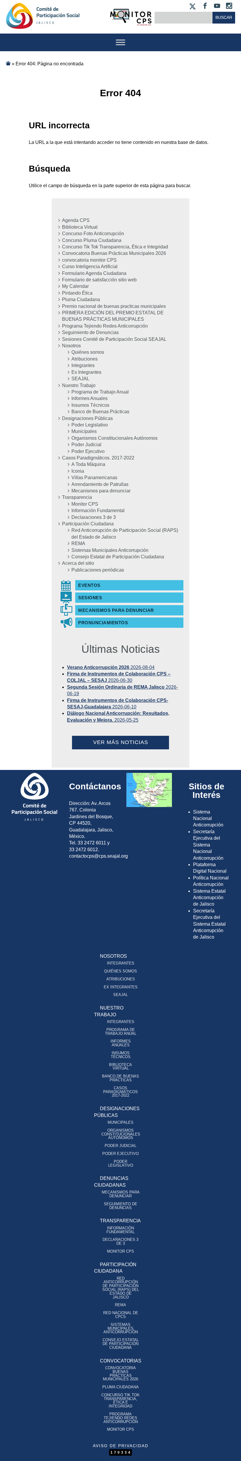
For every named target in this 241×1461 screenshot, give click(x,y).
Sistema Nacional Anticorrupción (208, 818)
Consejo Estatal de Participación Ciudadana (117, 556)
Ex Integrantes (86, 372)
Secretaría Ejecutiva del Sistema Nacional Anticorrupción (208, 845)
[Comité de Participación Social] (42, 24)
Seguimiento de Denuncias (90, 332)
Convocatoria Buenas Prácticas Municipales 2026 (114, 253)
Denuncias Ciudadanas (111, 1181)
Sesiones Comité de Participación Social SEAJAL (114, 339)
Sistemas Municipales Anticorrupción (109, 550)
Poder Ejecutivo (88, 451)
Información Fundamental (98, 510)
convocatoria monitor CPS (89, 260)
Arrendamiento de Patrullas (99, 484)
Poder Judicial (86, 444)
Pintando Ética (77, 292)
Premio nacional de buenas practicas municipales (114, 306)
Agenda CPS (76, 220)
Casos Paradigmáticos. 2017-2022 (98, 457)
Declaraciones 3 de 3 (93, 517)
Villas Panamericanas (94, 477)
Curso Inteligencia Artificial (90, 266)
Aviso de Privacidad (120, 1445)
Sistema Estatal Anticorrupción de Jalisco (209, 898)
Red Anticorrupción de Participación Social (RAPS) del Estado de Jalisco (124, 533)
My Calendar (75, 286)
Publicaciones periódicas (97, 569)
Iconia (77, 471)
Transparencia (77, 497)
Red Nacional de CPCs (120, 1315)
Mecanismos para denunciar (100, 490)
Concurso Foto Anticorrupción (93, 233)
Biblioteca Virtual (80, 227)
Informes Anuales (89, 398)
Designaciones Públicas (87, 418)
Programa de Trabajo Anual (100, 391)
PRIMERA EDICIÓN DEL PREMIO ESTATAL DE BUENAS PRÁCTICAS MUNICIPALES (113, 316)
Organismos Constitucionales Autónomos (114, 438)
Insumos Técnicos (90, 405)
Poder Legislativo (89, 424)
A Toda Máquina (88, 464)
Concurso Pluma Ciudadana (91, 240)
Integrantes (83, 365)
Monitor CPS (84, 504)
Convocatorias (120, 1360)
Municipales (84, 431)
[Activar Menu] (120, 42)
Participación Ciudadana (88, 523)
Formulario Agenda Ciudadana (94, 273)
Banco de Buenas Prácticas (100, 411)
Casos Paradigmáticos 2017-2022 (120, 1092)
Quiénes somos (87, 352)
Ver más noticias (120, 742)
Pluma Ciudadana (81, 299)
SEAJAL (80, 378)
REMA (78, 543)
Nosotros (71, 345)
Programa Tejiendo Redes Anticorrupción (105, 325)
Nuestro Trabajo (79, 385)
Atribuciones (84, 358)
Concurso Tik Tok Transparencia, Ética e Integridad (115, 246)
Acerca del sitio (78, 563)
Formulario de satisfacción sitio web (99, 279)
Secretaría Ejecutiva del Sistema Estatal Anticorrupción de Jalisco (209, 924)
